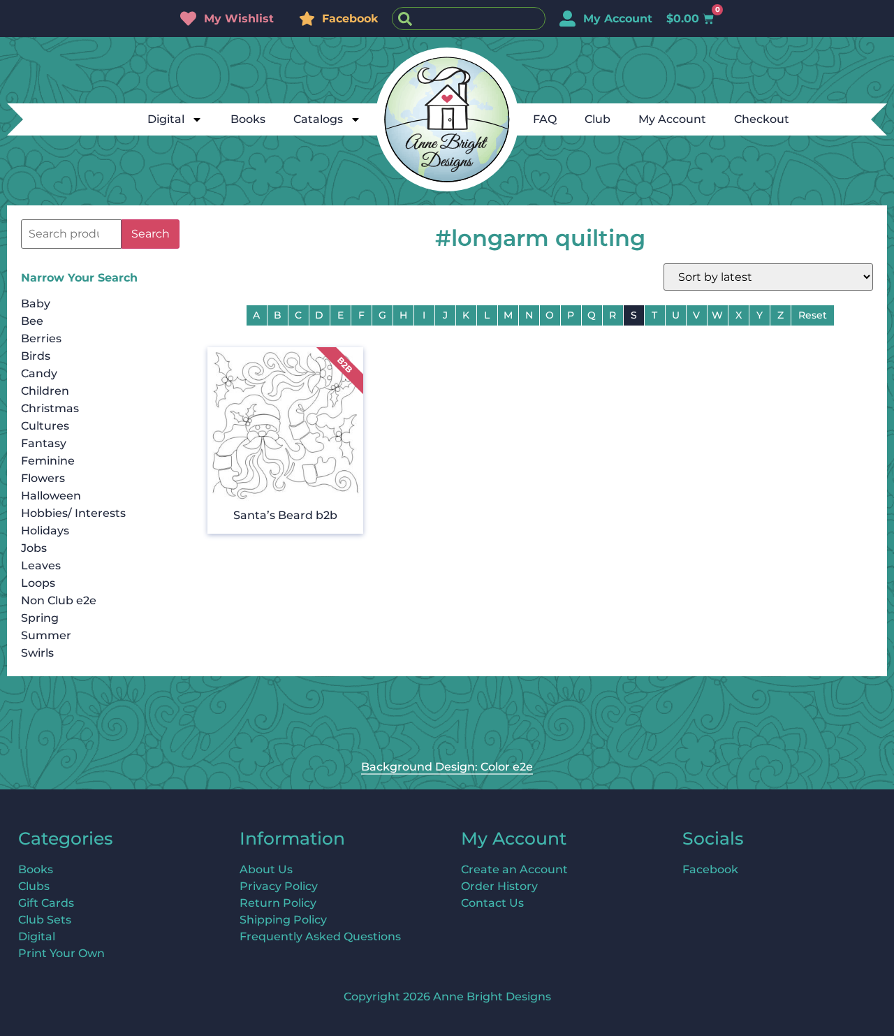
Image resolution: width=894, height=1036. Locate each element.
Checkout (761, 119)
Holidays (45, 530)
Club (597, 119)
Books (247, 119)
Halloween (51, 495)
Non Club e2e (58, 600)
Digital (165, 119)
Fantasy (43, 443)
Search (150, 233)
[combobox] (468, 18)
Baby (35, 303)
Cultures (45, 425)
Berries (41, 338)
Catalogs (318, 119)
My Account (672, 119)
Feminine (48, 460)
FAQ (545, 119)
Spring (40, 618)
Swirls (37, 652)
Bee (32, 321)
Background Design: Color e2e (447, 766)
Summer (46, 635)
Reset (812, 315)
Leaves (41, 565)
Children (45, 390)
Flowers (43, 478)
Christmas (50, 408)
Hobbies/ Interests (73, 513)
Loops (38, 583)
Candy (39, 373)
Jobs (34, 548)
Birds (35, 356)
